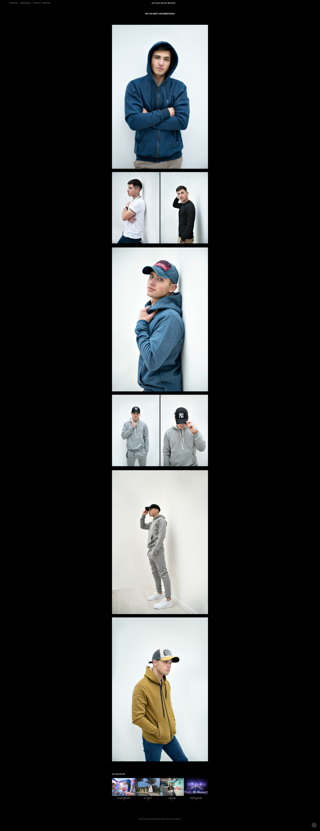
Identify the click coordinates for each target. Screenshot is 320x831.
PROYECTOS (14, 3)
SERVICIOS (46, 3)
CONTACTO (37, 3)
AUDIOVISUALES (25, 3)
